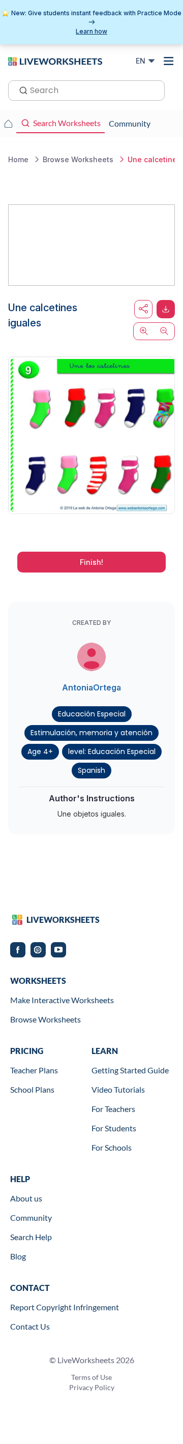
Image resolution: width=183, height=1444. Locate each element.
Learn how (91, 31)
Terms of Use (91, 1377)
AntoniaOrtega (91, 687)
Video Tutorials (118, 1089)
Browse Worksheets (45, 1019)
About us (26, 1198)
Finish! (91, 562)
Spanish (91, 770)
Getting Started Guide (130, 1070)
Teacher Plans (34, 1070)
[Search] (20, 89)
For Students (114, 1128)
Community (31, 1217)
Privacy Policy (91, 1387)
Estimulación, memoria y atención (91, 733)
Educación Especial (92, 714)
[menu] (169, 61)
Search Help (31, 1237)
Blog (18, 1256)
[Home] (55, 60)
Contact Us (30, 1326)
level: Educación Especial (112, 751)
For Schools (112, 1147)
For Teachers (113, 1109)
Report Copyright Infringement (64, 1307)
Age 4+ (40, 751)
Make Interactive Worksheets (62, 1000)
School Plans (32, 1089)
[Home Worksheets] (8, 123)
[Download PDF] (166, 309)
